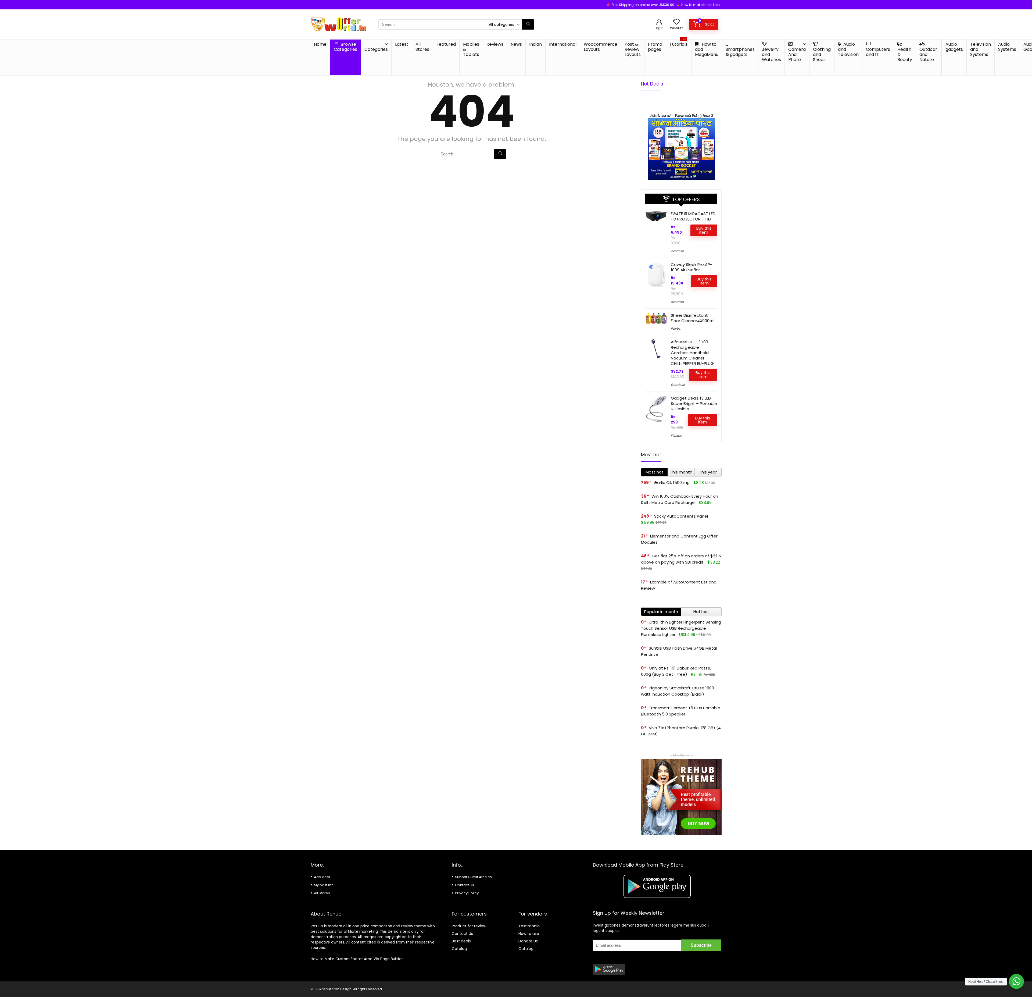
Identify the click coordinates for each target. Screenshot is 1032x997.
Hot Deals (652, 84)
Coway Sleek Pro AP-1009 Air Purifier (691, 267)
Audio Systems (1007, 46)
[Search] (528, 24)
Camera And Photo (797, 54)
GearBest (678, 384)
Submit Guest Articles (473, 877)
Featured (446, 44)
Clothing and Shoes (822, 54)
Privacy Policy (467, 893)
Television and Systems (980, 49)
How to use (528, 933)
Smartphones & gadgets (740, 52)
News (516, 44)
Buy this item (703, 230)
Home (320, 44)
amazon (677, 251)
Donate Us (528, 941)
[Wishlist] (676, 22)
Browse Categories (345, 46)
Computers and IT (878, 52)
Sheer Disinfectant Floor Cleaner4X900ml (692, 317)
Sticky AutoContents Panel (681, 516)
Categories (376, 49)
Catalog (459, 948)
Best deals (461, 941)
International (562, 44)
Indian (535, 44)
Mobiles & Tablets (471, 49)
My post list (323, 885)
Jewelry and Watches (771, 54)
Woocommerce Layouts (600, 46)
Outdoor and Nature (928, 54)
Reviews (494, 44)
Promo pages (655, 46)
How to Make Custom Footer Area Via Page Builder (357, 959)
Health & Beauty (904, 54)
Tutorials (678, 43)
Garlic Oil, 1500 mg (672, 482)
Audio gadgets (954, 46)
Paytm (676, 328)
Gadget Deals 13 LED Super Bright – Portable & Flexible (694, 403)
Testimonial (529, 926)
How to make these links (700, 4)
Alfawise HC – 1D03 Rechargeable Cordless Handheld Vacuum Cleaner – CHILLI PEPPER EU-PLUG (692, 352)
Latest (401, 44)
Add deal (322, 877)
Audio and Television (848, 49)
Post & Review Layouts (633, 49)
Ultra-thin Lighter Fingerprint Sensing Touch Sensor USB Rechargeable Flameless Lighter (681, 628)
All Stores (422, 46)
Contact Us (464, 885)
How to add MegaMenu (706, 49)
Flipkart (676, 435)
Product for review (469, 926)
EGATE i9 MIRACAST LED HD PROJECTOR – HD (693, 216)
